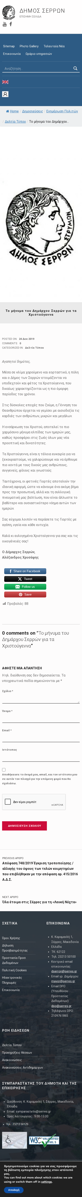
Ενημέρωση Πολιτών (62, 111)
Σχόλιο (7, 691)
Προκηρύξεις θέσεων (17, 1053)
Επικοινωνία (12, 54)
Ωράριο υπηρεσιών (39, 54)
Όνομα (7, 711)
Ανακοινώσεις (12, 1060)
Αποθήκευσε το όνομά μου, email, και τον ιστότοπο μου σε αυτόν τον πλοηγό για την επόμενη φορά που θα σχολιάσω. (39, 779)
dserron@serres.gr (64, 971)
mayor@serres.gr (63, 981)
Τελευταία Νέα (54, 46)
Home (14, 111)
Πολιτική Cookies (14, 970)
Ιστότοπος (9, 749)
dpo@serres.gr (61, 1006)
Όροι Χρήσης (11, 938)
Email (7, 730)
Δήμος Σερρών (42, 11)
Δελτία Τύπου (15, 122)
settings (46, 1182)
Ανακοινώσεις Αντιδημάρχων (22, 1067)
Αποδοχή (13, 1190)
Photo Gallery (29, 46)
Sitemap (9, 46)
